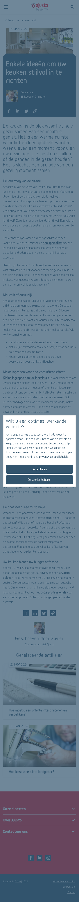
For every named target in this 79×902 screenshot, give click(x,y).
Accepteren (39, 469)
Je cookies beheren (39, 479)
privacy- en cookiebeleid (53, 456)
